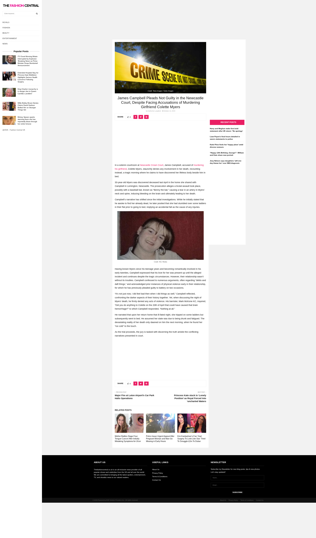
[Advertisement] (158, 17)
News (5, 44)
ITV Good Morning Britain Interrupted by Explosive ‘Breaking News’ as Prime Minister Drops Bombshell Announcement (28, 60)
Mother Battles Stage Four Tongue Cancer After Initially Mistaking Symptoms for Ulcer (128, 438)
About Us (155, 469)
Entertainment (9, 38)
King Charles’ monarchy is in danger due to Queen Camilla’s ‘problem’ (28, 91)
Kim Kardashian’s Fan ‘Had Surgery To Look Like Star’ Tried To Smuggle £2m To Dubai (191, 438)
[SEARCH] (37, 13)
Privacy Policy (157, 473)
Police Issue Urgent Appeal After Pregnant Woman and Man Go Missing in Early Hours (160, 438)
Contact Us (156, 480)
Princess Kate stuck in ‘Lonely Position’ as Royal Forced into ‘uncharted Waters (190, 398)
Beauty (5, 33)
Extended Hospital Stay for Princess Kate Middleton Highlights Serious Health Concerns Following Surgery (28, 77)
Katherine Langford (154, 111)
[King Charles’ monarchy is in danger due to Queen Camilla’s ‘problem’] (9, 92)
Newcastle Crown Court (151, 165)
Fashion (6, 28)
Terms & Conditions (159, 476)
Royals (5, 22)
